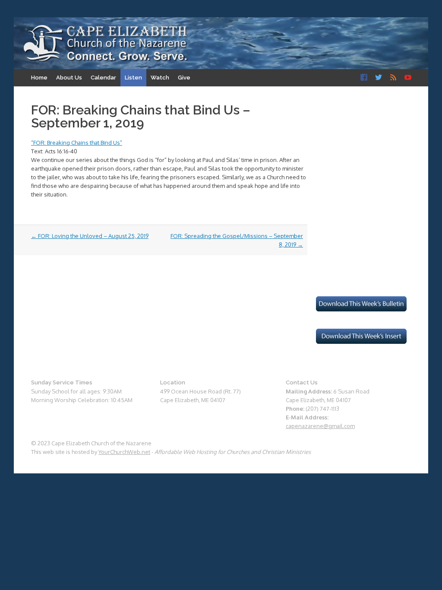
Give (184, 77)
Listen (133, 77)
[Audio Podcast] (393, 77)
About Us (69, 77)
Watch (160, 77)
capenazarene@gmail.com (320, 425)
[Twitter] (378, 77)
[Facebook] (364, 77)
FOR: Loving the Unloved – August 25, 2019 (89, 235)
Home (39, 77)
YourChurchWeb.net (124, 451)
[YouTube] (408, 77)
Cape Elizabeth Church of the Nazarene (105, 43)
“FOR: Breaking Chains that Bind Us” (76, 142)
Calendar (103, 77)
